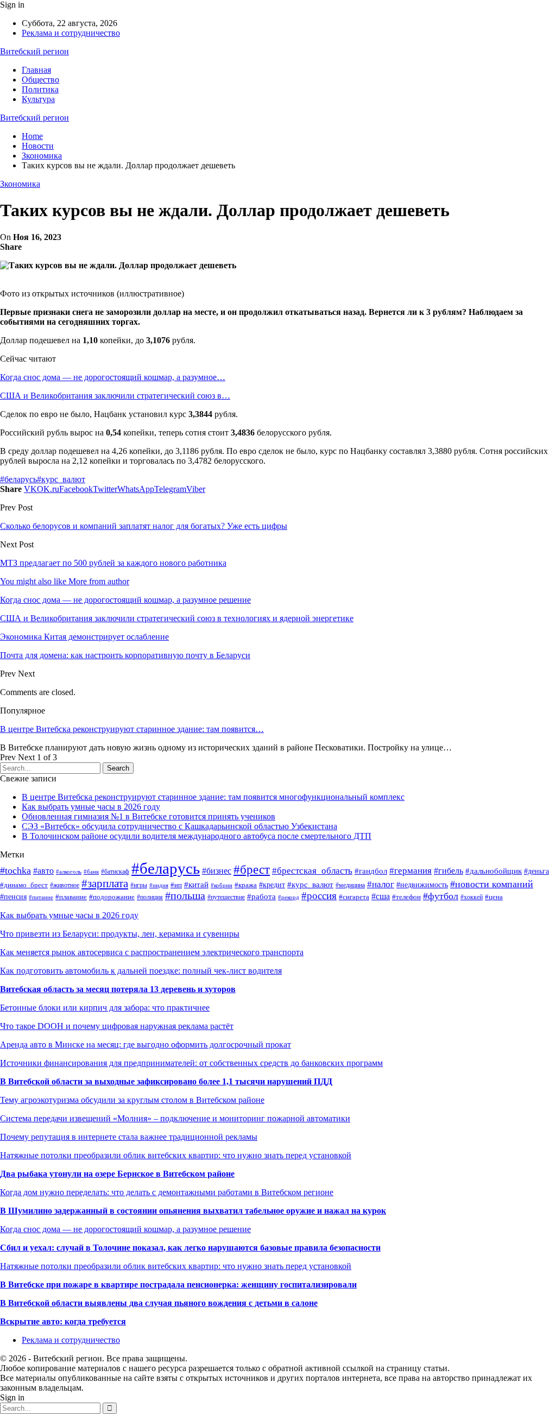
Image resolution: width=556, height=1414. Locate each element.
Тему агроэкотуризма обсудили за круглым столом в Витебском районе (132, 1099)
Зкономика (20, 183)
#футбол (440, 896)
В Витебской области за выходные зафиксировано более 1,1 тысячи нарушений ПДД (166, 1081)
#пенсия (13, 896)
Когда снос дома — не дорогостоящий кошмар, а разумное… (112, 377)
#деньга (536, 871)
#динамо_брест (24, 885)
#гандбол (371, 870)
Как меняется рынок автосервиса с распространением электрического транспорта (152, 952)
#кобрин (221, 885)
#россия (319, 895)
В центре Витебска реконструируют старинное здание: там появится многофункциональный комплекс (213, 796)
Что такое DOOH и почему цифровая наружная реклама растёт (116, 1026)
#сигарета (354, 897)
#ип (176, 885)
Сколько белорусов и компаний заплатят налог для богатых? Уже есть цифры (143, 526)
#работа (261, 896)
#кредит (272, 884)
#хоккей (471, 897)
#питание (41, 897)
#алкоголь (68, 871)
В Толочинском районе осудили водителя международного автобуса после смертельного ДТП (196, 836)
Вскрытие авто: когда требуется (63, 1321)
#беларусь (18, 479)
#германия (410, 871)
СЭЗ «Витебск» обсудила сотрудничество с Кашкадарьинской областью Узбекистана (179, 826)
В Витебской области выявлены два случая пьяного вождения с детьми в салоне (159, 1303)
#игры (138, 885)
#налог (380, 884)
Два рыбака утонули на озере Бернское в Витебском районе (117, 1173)
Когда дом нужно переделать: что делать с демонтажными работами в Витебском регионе (166, 1192)
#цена (494, 897)
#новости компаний (491, 884)
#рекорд (288, 897)
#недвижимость (422, 885)
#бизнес (216, 871)
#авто (43, 870)
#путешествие (226, 897)
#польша (185, 895)
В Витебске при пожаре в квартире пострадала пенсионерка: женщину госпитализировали (178, 1284)
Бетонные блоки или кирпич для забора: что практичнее (105, 1007)
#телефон (406, 897)
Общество (40, 79)
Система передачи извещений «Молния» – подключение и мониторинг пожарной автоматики (175, 1118)
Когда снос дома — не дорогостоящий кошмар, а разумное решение (125, 1229)
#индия (158, 885)
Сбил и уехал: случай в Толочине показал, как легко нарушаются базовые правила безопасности (190, 1247)
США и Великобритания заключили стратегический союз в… (115, 395)
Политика (40, 89)
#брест (251, 869)
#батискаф (115, 871)
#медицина (350, 885)
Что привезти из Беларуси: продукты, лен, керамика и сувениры (119, 933)
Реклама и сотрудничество (71, 32)
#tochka (15, 870)
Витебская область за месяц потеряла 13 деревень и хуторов (118, 989)
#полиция (150, 897)
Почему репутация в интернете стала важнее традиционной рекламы (128, 1136)
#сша (380, 896)
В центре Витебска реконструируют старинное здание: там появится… (132, 729)
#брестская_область (312, 871)
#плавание (71, 897)
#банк (91, 871)
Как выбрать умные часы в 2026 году (91, 806)
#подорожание (112, 897)
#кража (246, 885)
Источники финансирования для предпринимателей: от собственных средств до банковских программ (191, 1063)
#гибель (448, 870)
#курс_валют (61, 479)
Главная (36, 69)
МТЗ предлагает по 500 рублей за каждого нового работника (113, 562)
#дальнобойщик (493, 871)
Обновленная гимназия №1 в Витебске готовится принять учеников (148, 816)
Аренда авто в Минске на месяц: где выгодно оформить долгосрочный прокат (145, 1044)
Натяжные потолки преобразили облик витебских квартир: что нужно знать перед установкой (175, 1155)
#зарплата (104, 883)
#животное (64, 885)
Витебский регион (34, 51)
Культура (38, 99)
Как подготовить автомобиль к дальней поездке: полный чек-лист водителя (141, 970)
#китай (196, 884)
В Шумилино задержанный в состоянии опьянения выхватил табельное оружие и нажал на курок (193, 1210)
